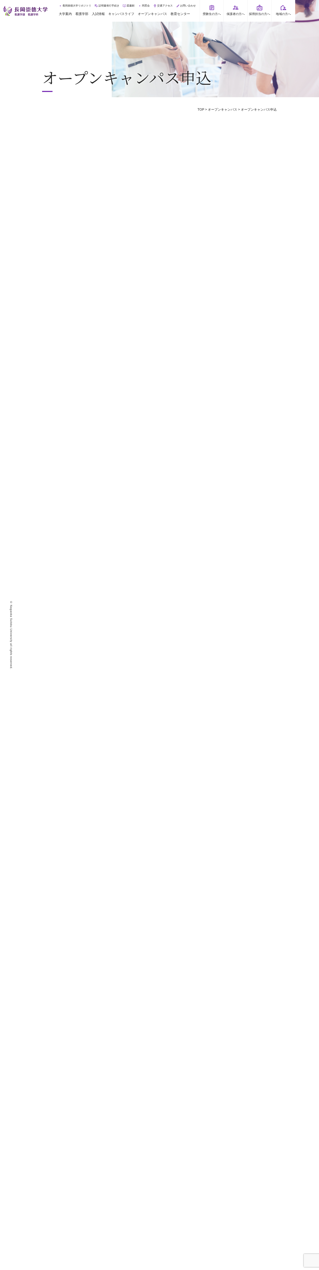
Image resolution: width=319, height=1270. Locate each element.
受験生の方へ (212, 14)
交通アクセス (165, 5)
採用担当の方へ (259, 14)
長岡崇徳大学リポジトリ (76, 5)
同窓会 (146, 5)
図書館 (131, 5)
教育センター (180, 14)
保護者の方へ (236, 14)
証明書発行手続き (109, 5)
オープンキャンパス (152, 14)
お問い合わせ (188, 5)
